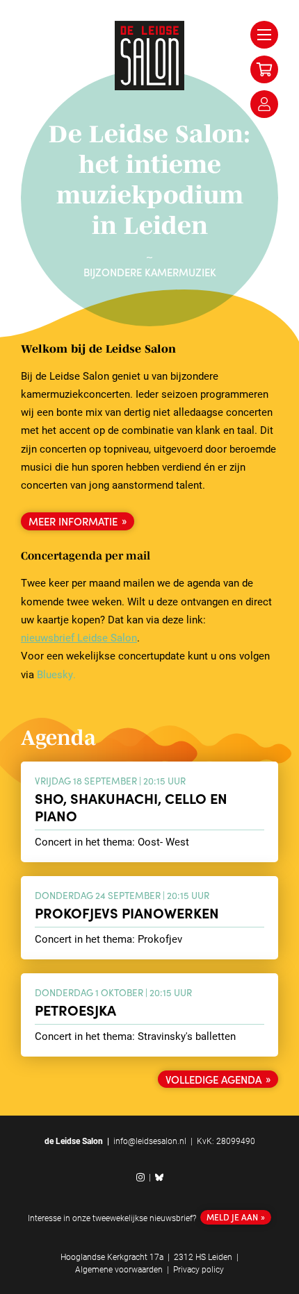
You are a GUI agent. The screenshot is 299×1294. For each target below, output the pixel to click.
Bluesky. (56, 674)
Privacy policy (198, 1269)
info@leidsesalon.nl (149, 1140)
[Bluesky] (159, 1177)
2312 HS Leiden (203, 1256)
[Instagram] (140, 1177)
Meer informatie (73, 521)
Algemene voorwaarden (119, 1269)
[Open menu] (264, 35)
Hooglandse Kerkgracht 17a (111, 1256)
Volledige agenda (213, 1079)
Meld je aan (232, 1216)
